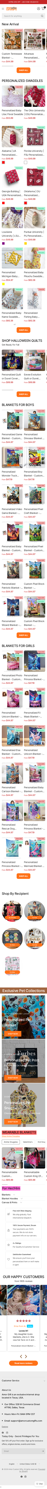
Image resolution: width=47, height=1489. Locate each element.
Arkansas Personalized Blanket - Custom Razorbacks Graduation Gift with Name (33, 56)
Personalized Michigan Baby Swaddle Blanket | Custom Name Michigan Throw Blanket (11, 274)
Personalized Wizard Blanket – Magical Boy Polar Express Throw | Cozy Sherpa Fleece (12, 623)
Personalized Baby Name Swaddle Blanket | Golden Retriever (11, 315)
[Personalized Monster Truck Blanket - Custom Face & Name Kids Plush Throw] (12, 457)
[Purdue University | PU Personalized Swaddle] (34, 217)
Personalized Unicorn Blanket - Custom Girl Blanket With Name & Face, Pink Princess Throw (12, 715)
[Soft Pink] (10, 324)
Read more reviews (23, 1363)
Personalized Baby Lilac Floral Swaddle (12, 112)
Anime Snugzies (11, 1142)
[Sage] (3, 324)
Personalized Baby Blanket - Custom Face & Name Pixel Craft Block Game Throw (11, 548)
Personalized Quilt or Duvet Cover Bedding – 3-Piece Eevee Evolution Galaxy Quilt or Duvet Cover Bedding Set (11, 377)
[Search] (42, 16)
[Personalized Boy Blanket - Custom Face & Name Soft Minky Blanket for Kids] (34, 457)
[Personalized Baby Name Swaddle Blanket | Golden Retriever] (12, 298)
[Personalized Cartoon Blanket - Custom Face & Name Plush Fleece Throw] (12, 773)
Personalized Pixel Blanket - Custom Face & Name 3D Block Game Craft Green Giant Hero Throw (33, 548)
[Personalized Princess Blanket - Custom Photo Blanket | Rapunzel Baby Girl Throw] (34, 810)
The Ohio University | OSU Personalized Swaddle (34, 112)
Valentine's (28, 1142)
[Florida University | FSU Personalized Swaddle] (34, 136)
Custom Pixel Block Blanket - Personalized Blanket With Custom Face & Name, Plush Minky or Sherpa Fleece (34, 586)
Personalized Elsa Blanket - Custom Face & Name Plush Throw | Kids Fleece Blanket (12, 752)
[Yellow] (3, 284)
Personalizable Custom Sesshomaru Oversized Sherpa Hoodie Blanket (11, 1174)
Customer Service (10, 1380)
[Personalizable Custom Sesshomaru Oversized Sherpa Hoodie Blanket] (12, 1158)
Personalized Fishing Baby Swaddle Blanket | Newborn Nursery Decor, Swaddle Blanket (33, 315)
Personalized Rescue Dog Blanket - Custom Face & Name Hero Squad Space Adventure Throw (11, 827)
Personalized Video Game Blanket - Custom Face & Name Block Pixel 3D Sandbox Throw (12, 511)
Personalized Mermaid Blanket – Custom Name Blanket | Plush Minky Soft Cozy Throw (34, 864)
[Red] (3, 162)
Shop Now (13, 1034)
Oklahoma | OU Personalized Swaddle (32, 193)
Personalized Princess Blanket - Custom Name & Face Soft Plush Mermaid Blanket (11, 864)
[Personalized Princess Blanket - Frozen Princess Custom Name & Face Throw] (34, 661)
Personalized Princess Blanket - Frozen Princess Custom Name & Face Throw (33, 677)
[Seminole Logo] (29, 162)
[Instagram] (8, 1433)
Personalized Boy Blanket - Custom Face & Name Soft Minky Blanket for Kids (33, 474)
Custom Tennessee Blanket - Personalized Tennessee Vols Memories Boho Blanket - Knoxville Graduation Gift (12, 56)
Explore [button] (5, 1427)
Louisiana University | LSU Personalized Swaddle (10, 234)
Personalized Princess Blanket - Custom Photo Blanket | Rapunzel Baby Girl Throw (34, 827)
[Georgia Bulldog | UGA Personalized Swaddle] (12, 177)
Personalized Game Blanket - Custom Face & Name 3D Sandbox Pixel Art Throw (12, 436)
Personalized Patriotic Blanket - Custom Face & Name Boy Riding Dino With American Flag (12, 586)
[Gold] (25, 243)
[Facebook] (4, 1433)
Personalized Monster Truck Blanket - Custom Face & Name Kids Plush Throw (11, 474)
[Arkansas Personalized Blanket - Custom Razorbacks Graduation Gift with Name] (34, 39)
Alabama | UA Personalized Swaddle (9, 153)
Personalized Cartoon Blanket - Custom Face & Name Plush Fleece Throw (12, 789)
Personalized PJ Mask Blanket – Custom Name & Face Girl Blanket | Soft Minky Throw (33, 715)
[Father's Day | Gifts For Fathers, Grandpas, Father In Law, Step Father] (34, 938)
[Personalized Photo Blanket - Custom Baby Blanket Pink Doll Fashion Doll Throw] (12, 661)
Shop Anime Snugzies (11, 1136)
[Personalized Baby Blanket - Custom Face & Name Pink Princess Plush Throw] (34, 773)
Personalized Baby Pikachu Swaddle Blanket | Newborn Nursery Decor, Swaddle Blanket (34, 274)
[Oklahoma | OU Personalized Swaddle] (34, 177)
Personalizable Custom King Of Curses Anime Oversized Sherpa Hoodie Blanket (33, 1174)
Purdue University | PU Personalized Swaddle (34, 234)
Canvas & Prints (9, 1202)
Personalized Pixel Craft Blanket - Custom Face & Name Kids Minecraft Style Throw (33, 511)
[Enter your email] (42, 1451)
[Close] (0, 1487)
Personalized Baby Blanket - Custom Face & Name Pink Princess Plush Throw (34, 789)
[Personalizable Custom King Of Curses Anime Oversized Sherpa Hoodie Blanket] (34, 1158)
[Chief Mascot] (25, 162)
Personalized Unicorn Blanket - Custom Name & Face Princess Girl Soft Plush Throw (33, 752)
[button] (21, 1356)
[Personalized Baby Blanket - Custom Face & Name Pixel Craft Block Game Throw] (12, 532)
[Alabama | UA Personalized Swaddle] (12, 136)
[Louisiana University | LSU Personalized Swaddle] (12, 217)
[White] (29, 122)
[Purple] (3, 243)
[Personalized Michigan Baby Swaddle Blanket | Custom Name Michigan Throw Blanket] (12, 258)
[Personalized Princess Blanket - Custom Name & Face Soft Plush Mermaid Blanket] (12, 848)
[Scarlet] (25, 122)
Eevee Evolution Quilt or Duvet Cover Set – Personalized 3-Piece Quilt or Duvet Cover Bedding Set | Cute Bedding (34, 377)
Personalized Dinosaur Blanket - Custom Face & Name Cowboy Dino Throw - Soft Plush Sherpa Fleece (34, 436)
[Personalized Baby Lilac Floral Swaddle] (12, 96)
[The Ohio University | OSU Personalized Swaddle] (34, 96)
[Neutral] (7, 324)
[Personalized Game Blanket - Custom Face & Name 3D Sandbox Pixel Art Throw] (12, 420)
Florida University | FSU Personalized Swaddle (34, 153)
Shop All (23, 70)
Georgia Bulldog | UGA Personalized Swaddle (11, 193)
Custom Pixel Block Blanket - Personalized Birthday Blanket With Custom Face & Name (34, 623)
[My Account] (38, 8)
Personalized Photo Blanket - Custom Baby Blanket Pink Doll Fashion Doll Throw (12, 677)
